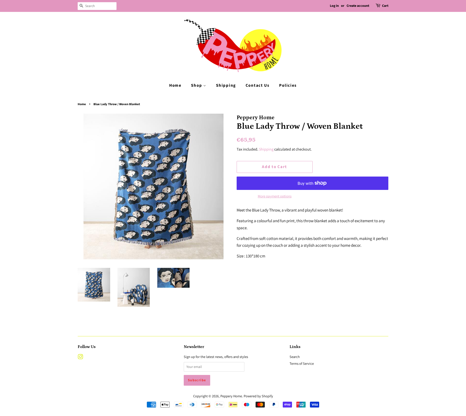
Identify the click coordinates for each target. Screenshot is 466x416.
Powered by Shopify (258, 396)
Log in (334, 5)
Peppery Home (231, 396)
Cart (385, 5)
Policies (288, 85)
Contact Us (258, 85)
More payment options (274, 196)
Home (175, 85)
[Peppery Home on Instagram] (80, 357)
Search (295, 356)
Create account (358, 5)
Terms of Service (302, 363)
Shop (197, 85)
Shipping (226, 85)
